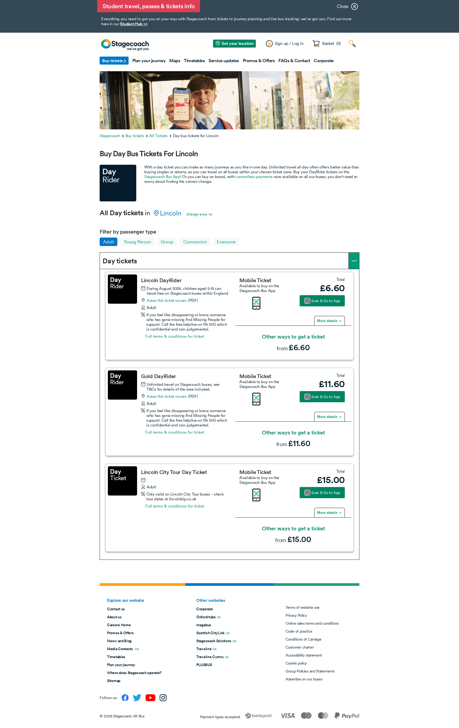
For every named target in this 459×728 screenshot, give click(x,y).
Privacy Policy (296, 615)
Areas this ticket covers (167, 300)
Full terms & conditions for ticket (174, 336)
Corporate (204, 609)
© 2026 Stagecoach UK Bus (122, 716)
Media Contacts (120, 648)
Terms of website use (303, 607)
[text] (327, 288)
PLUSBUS (204, 664)
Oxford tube (206, 617)
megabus (203, 625)
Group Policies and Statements (310, 671)
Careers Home (119, 625)
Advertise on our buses (304, 679)
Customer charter (300, 647)
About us (114, 617)
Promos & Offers (120, 632)
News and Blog (119, 640)
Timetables (116, 656)
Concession (195, 242)
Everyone (226, 242)
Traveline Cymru (210, 656)
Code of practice (299, 631)
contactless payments (254, 176)
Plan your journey (121, 664)
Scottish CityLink (210, 632)
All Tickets (158, 135)
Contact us (116, 609)
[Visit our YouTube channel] (150, 697)
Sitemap (113, 680)
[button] (114, 61)
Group (167, 242)
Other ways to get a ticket (293, 336)
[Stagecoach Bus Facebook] (125, 697)
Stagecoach (110, 135)
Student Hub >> (133, 23)
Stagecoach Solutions (213, 640)
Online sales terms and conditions (312, 623)
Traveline (203, 648)
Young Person (137, 242)
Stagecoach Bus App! (162, 176)
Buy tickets (134, 135)
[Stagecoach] (125, 45)
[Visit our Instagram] (163, 697)
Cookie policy (296, 663)
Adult (108, 242)
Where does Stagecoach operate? (134, 672)
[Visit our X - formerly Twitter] (137, 697)
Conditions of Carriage (303, 639)
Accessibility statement (304, 655)
